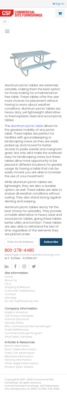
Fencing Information (18, 360)
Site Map (11, 298)
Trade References (17, 329)
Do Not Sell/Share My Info (22, 301)
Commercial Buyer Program (23, 333)
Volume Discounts (17, 319)
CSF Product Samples (19, 316)
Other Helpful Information (22, 363)
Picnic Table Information (21, 349)
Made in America (16, 312)
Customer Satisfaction (20, 291)
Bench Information (17, 346)
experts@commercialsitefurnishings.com (32, 255)
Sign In (59, 4)
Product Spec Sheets (19, 367)
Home (9, 277)
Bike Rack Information (19, 356)
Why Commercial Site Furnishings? (28, 326)
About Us (11, 280)
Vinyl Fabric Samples (18, 337)
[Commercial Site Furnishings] (21, 13)
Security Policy (14, 323)
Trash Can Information (20, 353)
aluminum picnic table (27, 126)
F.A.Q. (8, 284)
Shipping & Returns (17, 287)
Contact (10, 294)
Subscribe (51, 242)
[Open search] (5, 21)
